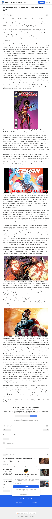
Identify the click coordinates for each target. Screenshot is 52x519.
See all (5, 491)
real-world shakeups (31, 225)
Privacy (26, 510)
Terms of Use (32, 489)
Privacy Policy (35, 490)
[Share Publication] (36, 2)
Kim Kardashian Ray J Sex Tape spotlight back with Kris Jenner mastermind (19, 459)
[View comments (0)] (7, 15)
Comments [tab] (6, 439)
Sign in (48, 2)
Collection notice (36, 510)
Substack (20, 516)
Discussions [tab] (12, 454)
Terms (30, 510)
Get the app (32, 513)
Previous (8, 430)
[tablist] (8, 439)
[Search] (33, 2)
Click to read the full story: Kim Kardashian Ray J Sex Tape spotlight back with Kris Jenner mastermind (19, 462)
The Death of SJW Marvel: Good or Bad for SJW (30, 19)
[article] (26, 462)
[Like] (4, 15)
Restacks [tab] (11, 439)
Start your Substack (22, 513)
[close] (38, 469)
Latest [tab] (7, 454)
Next (45, 430)
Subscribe (41, 2)
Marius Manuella (19, 402)
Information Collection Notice (25, 490)
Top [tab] (4, 454)
